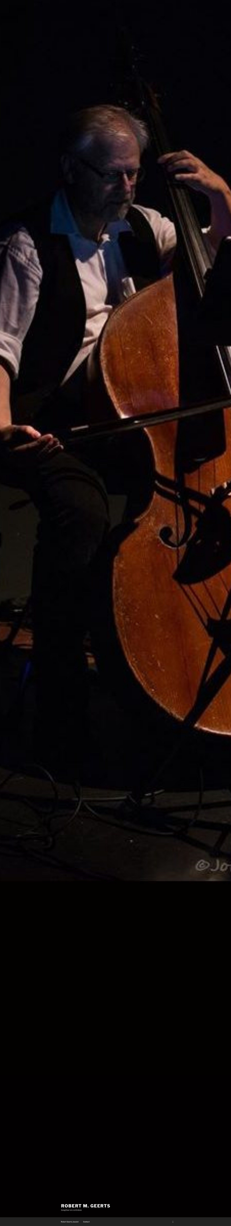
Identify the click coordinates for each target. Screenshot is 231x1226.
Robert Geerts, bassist (70, 1222)
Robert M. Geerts (85, 1206)
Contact (86, 1222)
